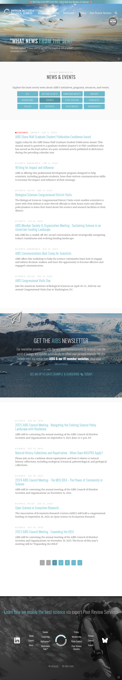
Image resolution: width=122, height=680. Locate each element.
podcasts (94, 100)
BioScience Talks (45, 647)
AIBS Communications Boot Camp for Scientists (43, 253)
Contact (91, 640)
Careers (31, 640)
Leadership (45, 636)
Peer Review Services (100, 13)
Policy (83, 13)
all (27, 94)
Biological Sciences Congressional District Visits (43, 194)
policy (27, 106)
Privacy (91, 635)
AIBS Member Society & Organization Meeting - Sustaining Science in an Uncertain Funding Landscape (58, 227)
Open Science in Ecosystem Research (37, 507)
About (31, 635)
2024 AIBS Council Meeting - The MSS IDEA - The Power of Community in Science (59, 481)
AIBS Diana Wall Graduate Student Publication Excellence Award (53, 136)
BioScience (69, 13)
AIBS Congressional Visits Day (33, 280)
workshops (94, 106)
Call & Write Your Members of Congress (74, 1)
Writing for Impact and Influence (34, 167)
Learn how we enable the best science (34, 611)
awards (94, 94)
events (50, 100)
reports (49, 106)
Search (90, 645)
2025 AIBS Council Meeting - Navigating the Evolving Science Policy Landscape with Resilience (55, 426)
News (40, 13)
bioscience (28, 100)
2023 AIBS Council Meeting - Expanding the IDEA (44, 531)
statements (72, 106)
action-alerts (50, 94)
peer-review (72, 100)
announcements (72, 94)
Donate (45, 632)
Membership (53, 13)
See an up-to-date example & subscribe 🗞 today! (61, 374)
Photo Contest (76, 641)
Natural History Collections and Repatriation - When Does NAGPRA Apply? (59, 452)
